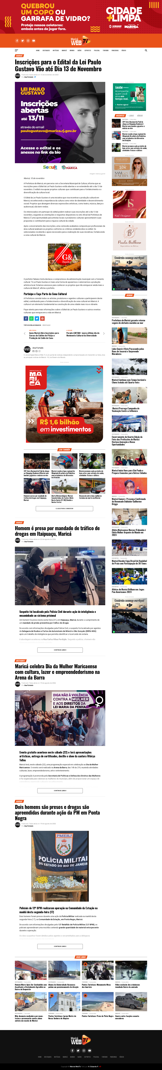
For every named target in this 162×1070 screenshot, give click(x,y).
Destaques (46, 50)
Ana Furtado (28, 77)
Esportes (88, 50)
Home (38, 50)
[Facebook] (26, 318)
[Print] (42, 318)
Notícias (56, 50)
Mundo (72, 50)
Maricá (64, 50)
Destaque (46, 325)
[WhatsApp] (31, 318)
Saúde (79, 50)
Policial (97, 50)
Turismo (106, 50)
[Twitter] (37, 318)
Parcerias (115, 50)
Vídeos (124, 50)
